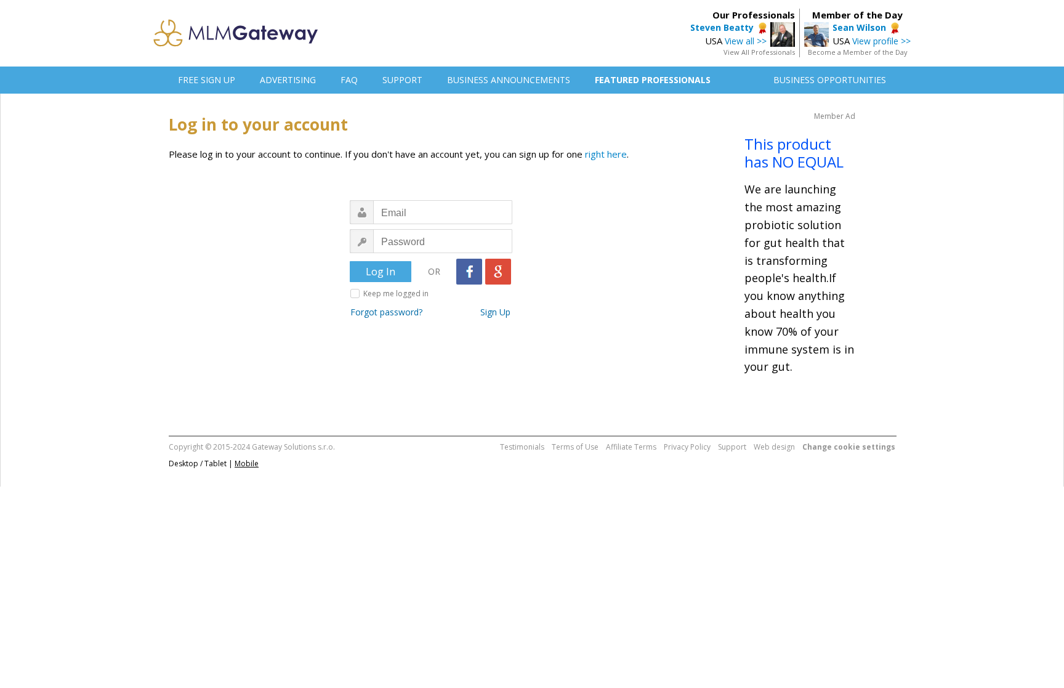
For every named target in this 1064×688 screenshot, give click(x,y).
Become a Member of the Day (858, 52)
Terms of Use (575, 447)
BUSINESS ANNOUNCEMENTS (508, 80)
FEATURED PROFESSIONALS (653, 80)
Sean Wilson (859, 27)
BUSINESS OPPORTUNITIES (829, 80)
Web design (774, 447)
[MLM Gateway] (235, 43)
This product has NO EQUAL (794, 153)
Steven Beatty (722, 27)
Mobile (247, 463)
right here (606, 154)
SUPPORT (402, 80)
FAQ (349, 80)
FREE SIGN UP (206, 80)
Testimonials (522, 447)
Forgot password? (386, 312)
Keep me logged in (396, 293)
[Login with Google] (498, 272)
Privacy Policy (687, 447)
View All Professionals (759, 52)
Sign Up (495, 312)
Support (732, 447)
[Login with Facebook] (469, 272)
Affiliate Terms (631, 447)
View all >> (746, 41)
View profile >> (881, 41)
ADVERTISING (288, 80)
